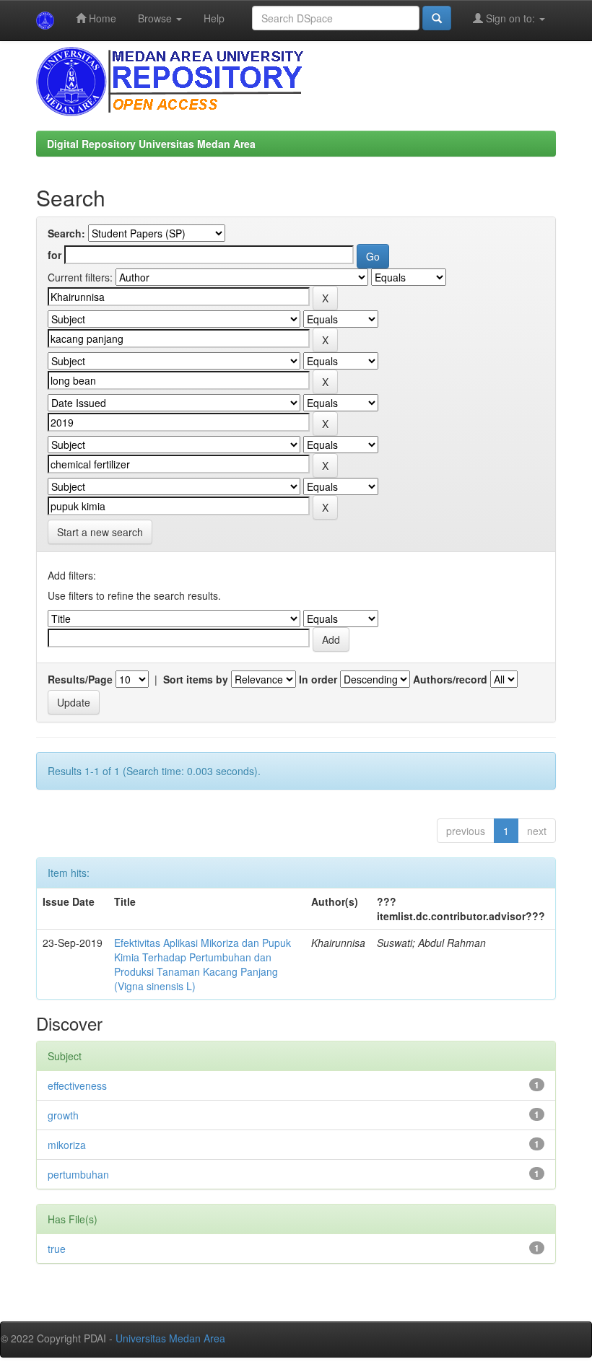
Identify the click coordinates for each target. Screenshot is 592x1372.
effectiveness (77, 1085)
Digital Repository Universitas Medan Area (151, 143)
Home (101, 18)
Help (214, 18)
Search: (66, 233)
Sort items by (195, 679)
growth (63, 1115)
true (57, 1248)
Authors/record (450, 679)
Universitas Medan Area (170, 1338)
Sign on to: (510, 18)
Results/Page (80, 679)
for (54, 255)
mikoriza (67, 1144)
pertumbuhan (78, 1174)
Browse (156, 18)
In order (318, 679)
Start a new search (100, 532)
